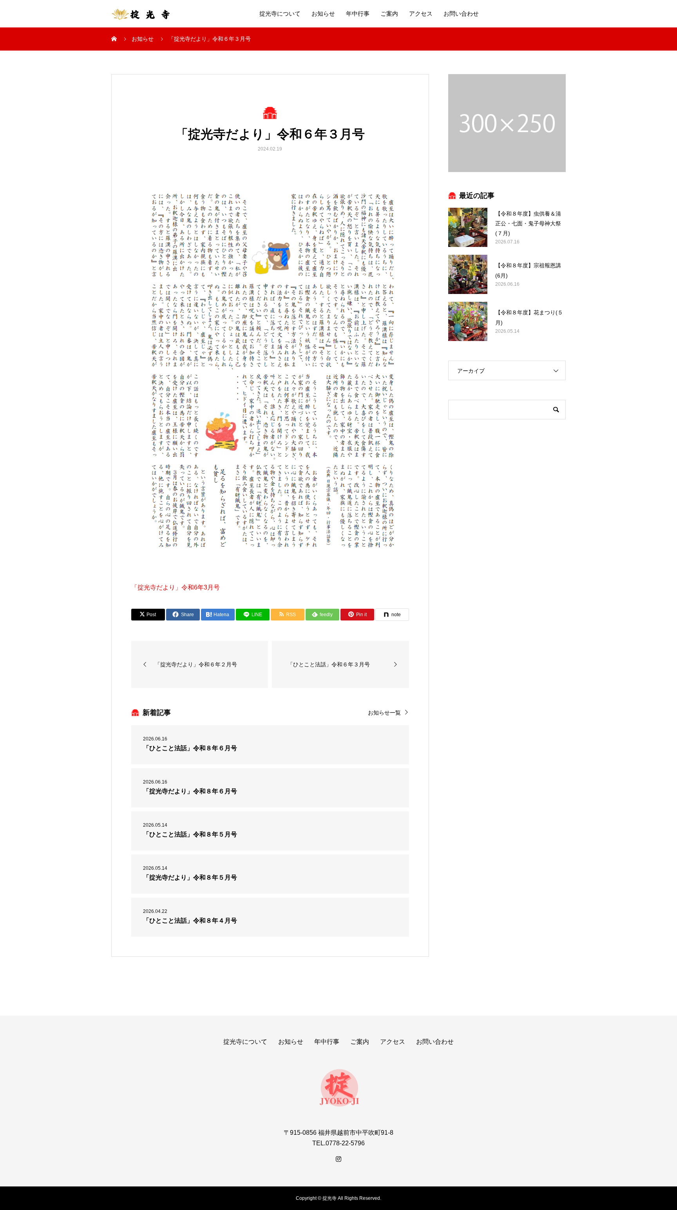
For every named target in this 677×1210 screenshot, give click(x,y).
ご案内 (389, 14)
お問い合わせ (461, 14)
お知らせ (323, 14)
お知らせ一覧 (384, 712)
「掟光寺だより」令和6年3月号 (175, 587)
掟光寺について (279, 14)
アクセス (421, 14)
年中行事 (357, 14)
